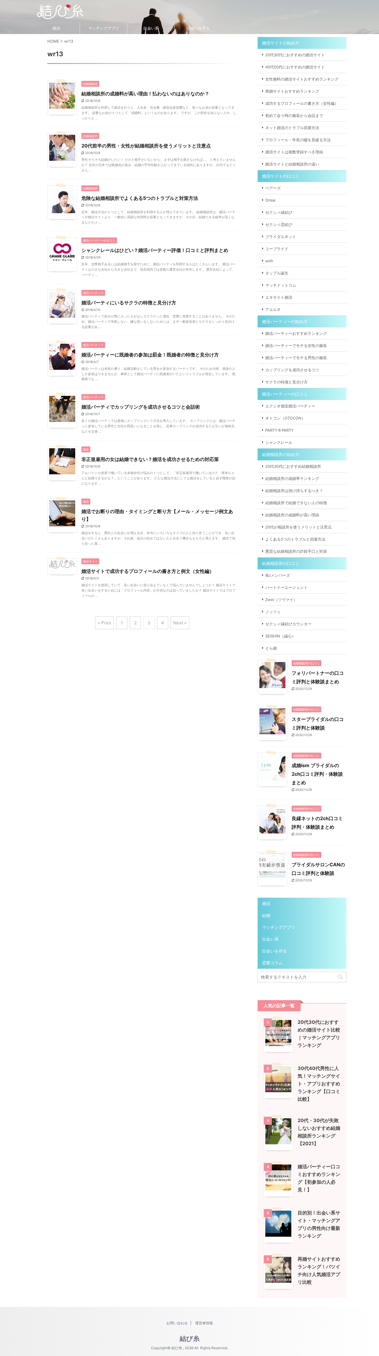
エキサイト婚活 (278, 297)
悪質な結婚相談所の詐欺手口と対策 (296, 551)
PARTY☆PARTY (279, 430)
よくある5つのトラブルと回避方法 (295, 539)
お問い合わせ (177, 1323)
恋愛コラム (272, 962)
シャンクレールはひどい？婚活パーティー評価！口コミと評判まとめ (154, 250)
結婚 (266, 915)
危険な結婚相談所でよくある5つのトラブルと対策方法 (139, 198)
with (269, 260)
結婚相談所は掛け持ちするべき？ (294, 490)
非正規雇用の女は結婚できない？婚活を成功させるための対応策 (150, 459)
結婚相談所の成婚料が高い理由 (292, 514)
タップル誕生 (276, 273)
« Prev (104, 623)
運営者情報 (204, 1323)
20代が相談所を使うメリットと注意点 (298, 527)
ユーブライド (276, 248)
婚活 (56, 28)
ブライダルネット (280, 236)
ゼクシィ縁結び (278, 212)
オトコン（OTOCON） (285, 418)
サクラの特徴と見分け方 (286, 382)
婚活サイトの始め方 (280, 42)
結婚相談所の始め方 (280, 454)
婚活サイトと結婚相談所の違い (292, 164)
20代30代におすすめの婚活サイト (295, 54)
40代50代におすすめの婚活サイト (295, 67)
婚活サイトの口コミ (280, 176)
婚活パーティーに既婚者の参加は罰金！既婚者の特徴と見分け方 (150, 355)
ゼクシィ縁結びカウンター (288, 623)
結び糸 (190, 1338)
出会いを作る (198, 28)
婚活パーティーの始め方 (285, 321)
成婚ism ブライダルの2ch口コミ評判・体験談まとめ (317, 773)
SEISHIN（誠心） (280, 636)
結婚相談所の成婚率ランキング (292, 478)
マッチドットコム (280, 285)
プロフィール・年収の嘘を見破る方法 (298, 139)
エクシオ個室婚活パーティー (290, 406)
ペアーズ (273, 188)
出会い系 (151, 28)
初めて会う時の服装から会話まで (294, 115)
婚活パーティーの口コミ (285, 393)
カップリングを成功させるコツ (292, 369)
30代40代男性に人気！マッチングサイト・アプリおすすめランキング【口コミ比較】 (319, 1083)
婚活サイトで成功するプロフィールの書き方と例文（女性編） (147, 571)
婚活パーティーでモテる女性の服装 (296, 345)
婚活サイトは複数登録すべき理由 (294, 152)
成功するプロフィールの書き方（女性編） (301, 103)
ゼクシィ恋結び (278, 224)
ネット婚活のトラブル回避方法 (292, 127)
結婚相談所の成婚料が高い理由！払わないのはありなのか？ (145, 94)
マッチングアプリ (103, 28)
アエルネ (273, 309)
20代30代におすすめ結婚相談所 (293, 466)
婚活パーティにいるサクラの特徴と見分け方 (128, 303)
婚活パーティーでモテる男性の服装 (296, 357)
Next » (180, 623)
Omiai (270, 200)
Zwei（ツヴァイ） (281, 599)
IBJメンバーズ (277, 575)
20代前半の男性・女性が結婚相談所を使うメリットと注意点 (146, 146)
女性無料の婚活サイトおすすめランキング (301, 79)
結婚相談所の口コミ (280, 563)
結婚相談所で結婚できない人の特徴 (296, 502)
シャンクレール (278, 442)
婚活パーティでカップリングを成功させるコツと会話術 (140, 407)
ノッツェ (273, 611)
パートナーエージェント (286, 587)
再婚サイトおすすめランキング (292, 91)
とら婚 (271, 648)
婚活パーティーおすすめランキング (296, 333)
